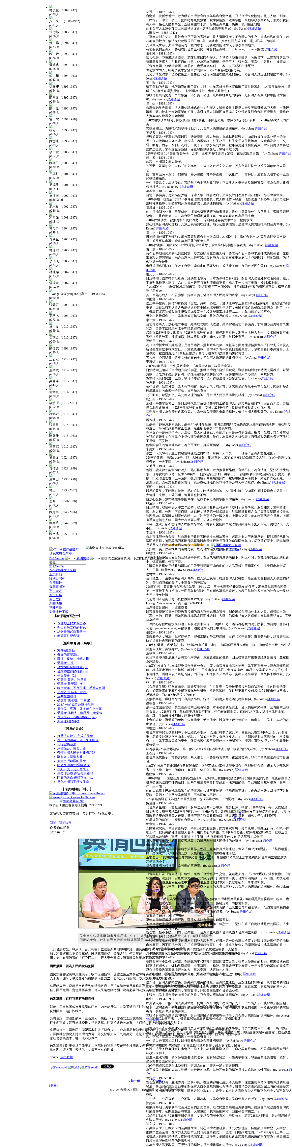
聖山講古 (55, 591)
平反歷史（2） (67, 675)
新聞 (53, 822)
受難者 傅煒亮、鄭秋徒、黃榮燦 (79, 713)
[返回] (53, 1085)
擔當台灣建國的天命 (71, 761)
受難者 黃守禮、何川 (72, 683)
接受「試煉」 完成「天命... (76, 736)
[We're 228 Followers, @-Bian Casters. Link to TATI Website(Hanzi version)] (72, 797)
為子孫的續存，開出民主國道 (78, 740)
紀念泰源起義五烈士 (71, 631)
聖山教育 (55, 599)
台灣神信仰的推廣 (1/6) (73, 671)
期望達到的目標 (68, 721)
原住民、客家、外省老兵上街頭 (79, 708)
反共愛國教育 (66, 696)
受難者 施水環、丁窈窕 (73, 700)
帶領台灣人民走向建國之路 (76, 752)
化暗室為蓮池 (66, 744)
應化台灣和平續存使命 (73, 781)
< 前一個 (134, 1081)
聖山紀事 (55, 595)
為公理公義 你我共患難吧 (75, 773)
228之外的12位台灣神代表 (75, 704)
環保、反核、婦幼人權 (73, 658)
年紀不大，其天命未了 (73, 769)
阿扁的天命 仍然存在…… (75, 777)
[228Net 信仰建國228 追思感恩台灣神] (65, 553)
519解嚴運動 (66, 650)
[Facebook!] (59, 1067)
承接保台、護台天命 (71, 748)
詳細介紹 (254, 28)
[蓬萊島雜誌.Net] (72, 801)
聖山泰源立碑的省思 (71, 627)
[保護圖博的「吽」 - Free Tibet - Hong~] (77, 793)
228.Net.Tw (56, 558)
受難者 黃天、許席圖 (72, 679)
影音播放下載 (58, 611)
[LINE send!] (89, 1067)
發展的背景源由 (68, 654)
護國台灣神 (57, 578)
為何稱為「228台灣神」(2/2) (77, 717)
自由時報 (66, 1057)
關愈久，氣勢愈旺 (70, 756)
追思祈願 (55, 574)
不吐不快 (55, 607)
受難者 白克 (65, 663)
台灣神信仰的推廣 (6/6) (73, 667)
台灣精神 (55, 582)
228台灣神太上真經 (62, 570)
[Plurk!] (73, 1067)
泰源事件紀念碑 (68, 635)
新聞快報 (82, 558)
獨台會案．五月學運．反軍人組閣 (81, 688)
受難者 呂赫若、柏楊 (72, 692)
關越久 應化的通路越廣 (73, 765)
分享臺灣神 (57, 586)
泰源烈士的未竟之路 (71, 623)
